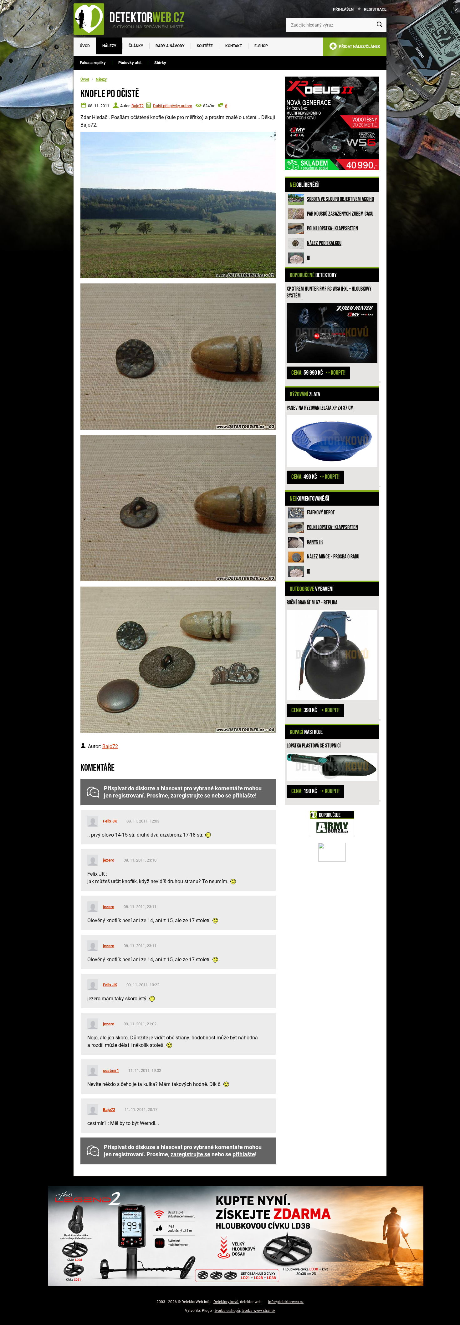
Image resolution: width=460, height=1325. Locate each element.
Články (136, 46)
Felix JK (110, 821)
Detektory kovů (225, 1302)
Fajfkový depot (321, 512)
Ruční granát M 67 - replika (312, 602)
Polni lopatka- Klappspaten (332, 228)
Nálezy (109, 46)
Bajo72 (137, 105)
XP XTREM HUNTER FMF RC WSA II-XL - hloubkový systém (329, 292)
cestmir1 (111, 1070)
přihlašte (244, 795)
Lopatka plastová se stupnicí (313, 745)
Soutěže (205, 46)
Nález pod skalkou (324, 243)
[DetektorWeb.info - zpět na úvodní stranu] (133, 19)
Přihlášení (344, 9)
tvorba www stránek (258, 1310)
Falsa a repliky (93, 62)
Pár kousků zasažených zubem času (340, 214)
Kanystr (315, 542)
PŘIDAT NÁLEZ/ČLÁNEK (358, 46)
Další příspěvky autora (172, 105)
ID (308, 258)
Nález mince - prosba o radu (333, 556)
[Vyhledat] (379, 25)
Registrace (375, 9)
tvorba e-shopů (227, 1310)
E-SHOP (261, 46)
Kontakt (233, 46)
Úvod (85, 46)
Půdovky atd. (130, 62)
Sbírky (160, 62)
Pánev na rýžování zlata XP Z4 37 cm (320, 408)
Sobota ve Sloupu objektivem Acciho (340, 199)
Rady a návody (170, 46)
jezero (108, 860)
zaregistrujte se (190, 795)
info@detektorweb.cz (286, 1302)
